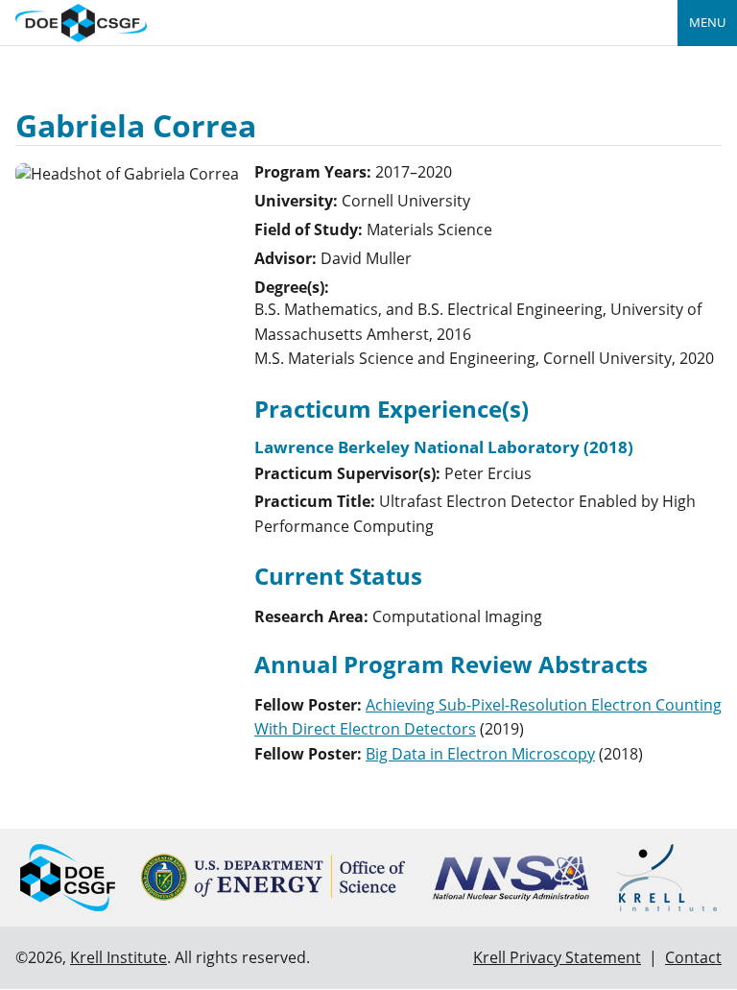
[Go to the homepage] (81, 21)
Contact (693, 957)
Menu (707, 22)
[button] (480, 753)
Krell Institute (118, 957)
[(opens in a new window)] (273, 877)
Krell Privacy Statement (557, 957)
